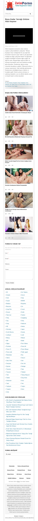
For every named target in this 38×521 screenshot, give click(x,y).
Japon (22, 329)
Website (7, 264)
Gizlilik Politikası (12, 478)
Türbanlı (23, 372)
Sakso (27, 84)
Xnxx (22, 380)
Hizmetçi (8, 329)
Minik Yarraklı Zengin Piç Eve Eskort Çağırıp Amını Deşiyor (18, 161)
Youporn (8, 389)
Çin (22, 306)
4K (5, 82)
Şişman (8, 366)
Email (6, 258)
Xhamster (9, 86)
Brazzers (8, 306)
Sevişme (8, 363)
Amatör (8, 295)
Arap (22, 298)
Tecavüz (8, 369)
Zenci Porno (28, 474)
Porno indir (9, 352)
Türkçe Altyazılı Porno (23, 466)
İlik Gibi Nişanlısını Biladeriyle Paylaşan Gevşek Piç (18, 137)
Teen (22, 369)
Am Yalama (24, 292)
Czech (23, 309)
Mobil (13, 84)
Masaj (8, 337)
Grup (7, 323)
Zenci (22, 389)
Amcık (23, 295)
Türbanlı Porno (21, 470)
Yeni (13, 86)
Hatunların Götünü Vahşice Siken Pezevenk (16, 233)
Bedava (11, 82)
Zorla (7, 392)
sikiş (9, 508)
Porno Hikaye (22, 84)
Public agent (24, 352)
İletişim (28, 478)
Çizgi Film (9, 309)
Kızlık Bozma (10, 332)
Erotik (22, 312)
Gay (7, 320)
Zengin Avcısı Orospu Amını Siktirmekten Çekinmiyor (16, 210)
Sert (22, 360)
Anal (8, 82)
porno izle (9, 505)
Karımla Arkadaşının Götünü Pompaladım (16, 185)
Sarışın (23, 357)
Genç (27, 82)
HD (10, 84)
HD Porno (19, 474)
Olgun (7, 343)
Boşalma (15, 82)
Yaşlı (7, 383)
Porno (29, 470)
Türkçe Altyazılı (25, 375)
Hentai (23, 326)
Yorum (7, 269)
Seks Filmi (9, 360)
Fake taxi (8, 315)
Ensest (8, 312)
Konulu (23, 332)
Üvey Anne (24, 377)
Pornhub (8, 346)
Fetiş (19, 82)
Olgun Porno (10, 474)
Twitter (8, 377)
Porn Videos (24, 343)
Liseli (22, 335)
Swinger (23, 366)
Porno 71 (17, 84)
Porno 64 (23, 346)
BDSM (23, 300)
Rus (22, 355)
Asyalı (8, 300)
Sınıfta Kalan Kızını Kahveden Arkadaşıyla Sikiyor (18, 112)
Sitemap (21, 478)
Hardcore (7, 84)
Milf (7, 340)
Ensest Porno (10, 470)
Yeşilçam (8, 386)
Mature (23, 337)
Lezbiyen (8, 335)
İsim (6, 253)
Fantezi (23, 315)
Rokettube (9, 355)
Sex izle (23, 363)
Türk (7, 375)
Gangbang (22, 82)
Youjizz (16, 86)
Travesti (8, 372)
